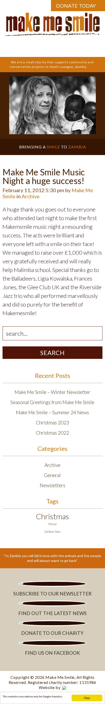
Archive (31, 196)
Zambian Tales (52, 531)
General (52, 475)
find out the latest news (52, 613)
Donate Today (76, 6)
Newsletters (52, 485)
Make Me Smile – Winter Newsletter (52, 392)
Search (52, 352)
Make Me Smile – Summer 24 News (52, 412)
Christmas (52, 516)
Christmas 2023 (52, 422)
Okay (87, 698)
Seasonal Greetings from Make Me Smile (52, 402)
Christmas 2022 (52, 433)
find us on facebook (52, 653)
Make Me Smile (60, 677)
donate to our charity (52, 633)
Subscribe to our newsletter (52, 593)
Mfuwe (52, 524)
